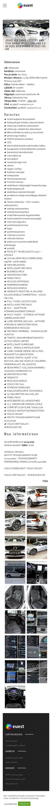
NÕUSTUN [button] (24, 804)
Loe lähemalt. (10, 804)
